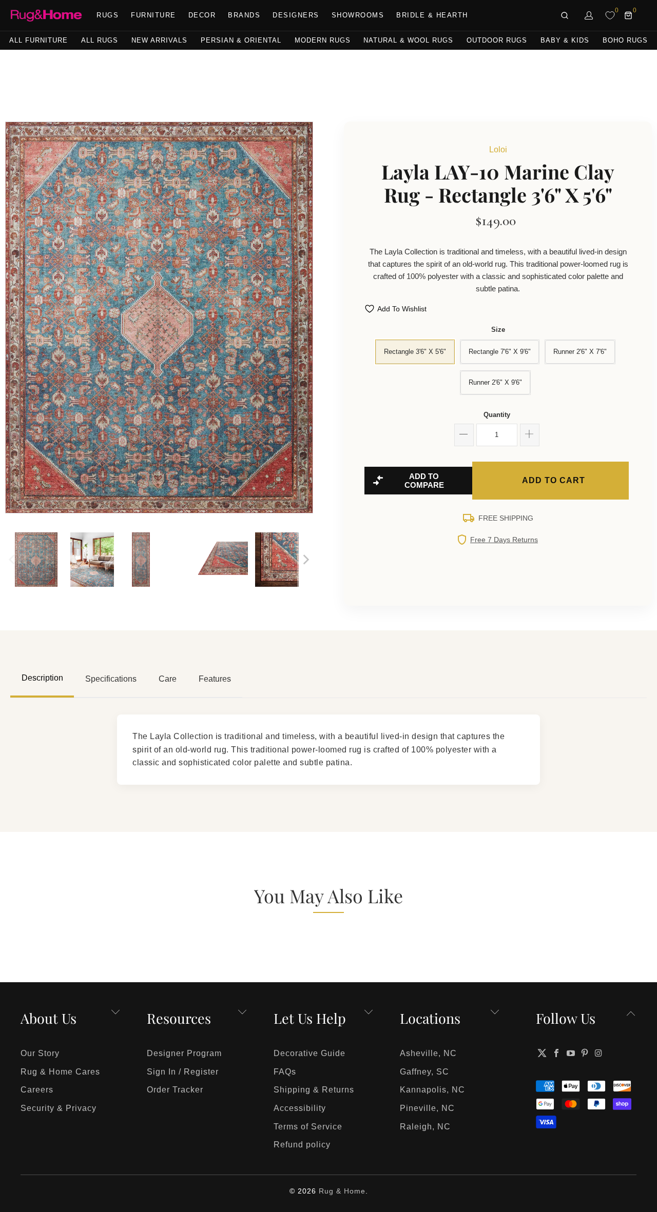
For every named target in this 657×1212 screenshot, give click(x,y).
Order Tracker (175, 1089)
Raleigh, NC (425, 1126)
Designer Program (184, 1053)
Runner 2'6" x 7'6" (580, 351)
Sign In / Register (183, 1071)
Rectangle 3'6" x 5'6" (415, 351)
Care (168, 678)
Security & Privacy (58, 1108)
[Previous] (13, 317)
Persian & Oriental (241, 40)
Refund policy (302, 1144)
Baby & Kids (564, 40)
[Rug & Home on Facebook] (557, 1053)
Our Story (40, 1053)
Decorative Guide (309, 1053)
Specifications (111, 678)
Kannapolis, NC (432, 1089)
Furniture (153, 15)
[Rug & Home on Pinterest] (585, 1053)
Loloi (498, 149)
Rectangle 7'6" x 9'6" (500, 351)
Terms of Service (308, 1126)
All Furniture (38, 40)
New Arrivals (159, 40)
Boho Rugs (625, 40)
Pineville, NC (427, 1108)
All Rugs (99, 40)
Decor (202, 15)
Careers (37, 1089)
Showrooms (358, 15)
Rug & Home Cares (60, 1071)
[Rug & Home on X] (542, 1053)
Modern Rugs (323, 40)
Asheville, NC (428, 1053)
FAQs (285, 1071)
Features (215, 678)
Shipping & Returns (314, 1089)
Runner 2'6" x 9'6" (495, 382)
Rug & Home (342, 1191)
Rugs (107, 15)
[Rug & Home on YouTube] (570, 1053)
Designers (296, 15)
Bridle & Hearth (432, 15)
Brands (244, 15)
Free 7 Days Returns (504, 539)
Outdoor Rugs (497, 40)
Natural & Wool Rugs (408, 40)
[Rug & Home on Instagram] (599, 1053)
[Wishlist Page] (610, 15)
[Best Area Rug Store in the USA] (46, 15)
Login (589, 15)
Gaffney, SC (424, 1071)
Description (42, 677)
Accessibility (300, 1108)
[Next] (305, 317)
